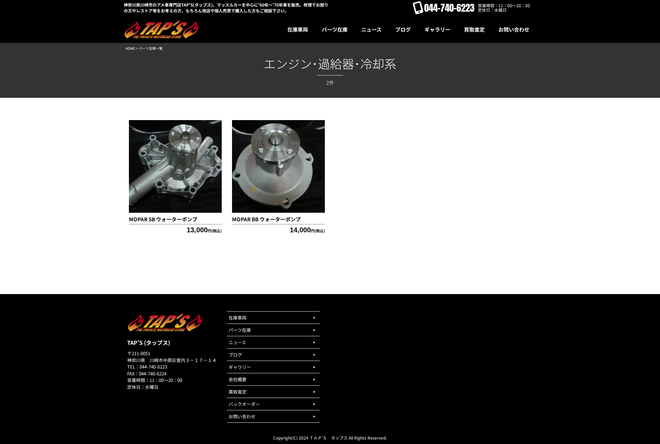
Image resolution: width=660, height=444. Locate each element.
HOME (130, 48)
